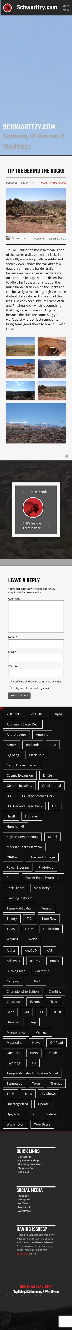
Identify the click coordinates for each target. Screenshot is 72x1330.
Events (35, 1002)
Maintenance (16, 1032)
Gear (10, 1012)
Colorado (13, 1002)
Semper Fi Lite (50, 1296)
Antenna (42, 734)
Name (12, 637)
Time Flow (49, 918)
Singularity (42, 888)
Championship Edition (23, 991)
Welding (12, 939)
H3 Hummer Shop (28, 1160)
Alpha (58, 714)
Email (12, 651)
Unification (51, 929)
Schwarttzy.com (37, 8)
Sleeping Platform (19, 898)
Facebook (23, 1195)
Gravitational (51, 786)
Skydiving (13, 1063)
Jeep (33, 1022)
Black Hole (36, 755)
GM (26, 1012)
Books (54, 961)
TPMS (11, 929)
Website (12, 666)
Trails (11, 1094)
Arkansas (13, 961)
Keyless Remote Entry (22, 837)
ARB (50, 950)
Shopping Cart (26, 1168)
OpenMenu (66, 7)
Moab (44, 183)
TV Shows (49, 1094)
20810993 (14, 714)
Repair (52, 1053)
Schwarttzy (61, 1296)
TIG (29, 918)
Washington (15, 1124)
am (28, 1199)
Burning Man (16, 971)
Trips (28, 1094)
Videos (51, 1114)
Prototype (46, 867)
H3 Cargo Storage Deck (37, 796)
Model (52, 837)
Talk (33, 1063)
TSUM (29, 929)
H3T (55, 806)
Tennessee (14, 1083)
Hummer (31, 816)
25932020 (37, 714)
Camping (13, 981)
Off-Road (54, 183)
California (42, 971)
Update (43, 1104)
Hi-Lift (11, 816)
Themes (56, 1083)
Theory (12, 918)
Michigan (42, 1032)
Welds (32, 939)
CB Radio (36, 981)
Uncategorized (17, 1104)
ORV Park (13, 1053)
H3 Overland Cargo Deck (24, 806)
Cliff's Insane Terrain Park (32, 525)
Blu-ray (35, 961)
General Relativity (19, 786)
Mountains (14, 1042)
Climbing (55, 991)
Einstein (49, 775)
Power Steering (18, 867)
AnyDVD (31, 950)
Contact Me (24, 1156)
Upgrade (13, 1114)
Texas (36, 1083)
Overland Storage (42, 857)
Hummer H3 (16, 826)
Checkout (23, 1171)
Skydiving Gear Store (30, 1164)
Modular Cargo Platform (24, 847)
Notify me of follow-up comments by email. (37, 681)
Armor (11, 745)
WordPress (42, 1124)
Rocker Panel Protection (42, 878)
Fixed (53, 1002)
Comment (15, 598)
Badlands (33, 745)
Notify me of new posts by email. (31, 688)
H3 (9, 796)
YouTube (23, 1203)
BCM (53, 745)
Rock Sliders (15, 888)
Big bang (13, 755)
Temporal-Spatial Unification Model (32, 1073)
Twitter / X (24, 1207)
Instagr (22, 1199)
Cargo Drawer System (22, 765)
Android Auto (16, 734)
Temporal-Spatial (19, 908)
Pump (11, 878)
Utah (63, 183)
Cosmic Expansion (20, 775)
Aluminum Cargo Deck (23, 724)
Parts (34, 1053)
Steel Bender (40, 492)
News (36, 1042)
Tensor (46, 908)
